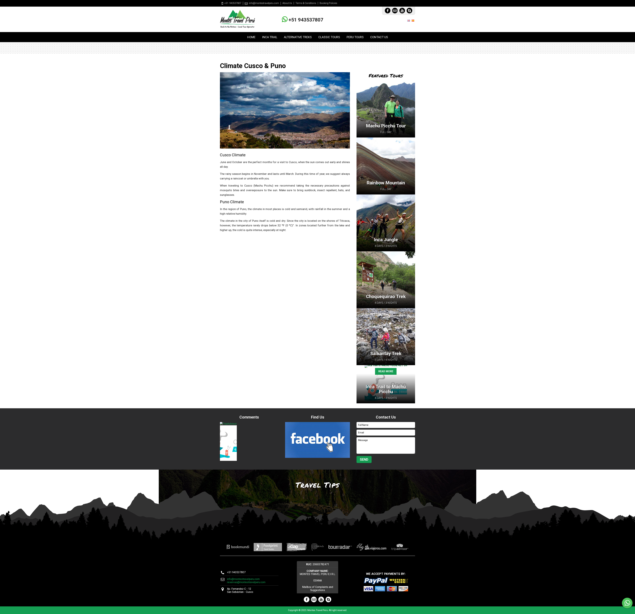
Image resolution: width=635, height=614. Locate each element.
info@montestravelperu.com (264, 3)
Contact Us (379, 37)
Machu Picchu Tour (386, 126)
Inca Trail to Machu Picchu (386, 389)
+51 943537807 (305, 20)
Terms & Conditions (306, 3)
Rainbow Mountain (386, 183)
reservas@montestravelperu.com (246, 582)
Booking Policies (328, 3)
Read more (385, 371)
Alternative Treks (298, 37)
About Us (287, 3)
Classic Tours (329, 37)
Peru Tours (355, 37)
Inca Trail (269, 37)
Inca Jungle (386, 239)
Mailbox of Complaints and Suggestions (317, 588)
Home (251, 37)
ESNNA (317, 580)
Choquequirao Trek (386, 296)
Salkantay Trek (385, 353)
